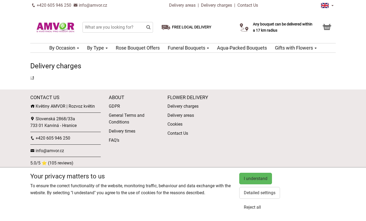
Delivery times (122, 131)
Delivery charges (216, 5)
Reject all (252, 207)
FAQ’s (114, 140)
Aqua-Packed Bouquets (242, 48)
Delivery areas (182, 5)
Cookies (174, 124)
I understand (255, 178)
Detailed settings (259, 192)
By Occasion (62, 48)
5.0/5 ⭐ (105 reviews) (51, 163)
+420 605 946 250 (53, 5)
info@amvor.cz (92, 5)
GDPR (114, 106)
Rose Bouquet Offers (138, 48)
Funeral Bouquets (187, 48)
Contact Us (247, 5)
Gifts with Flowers (294, 48)
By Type (96, 48)
